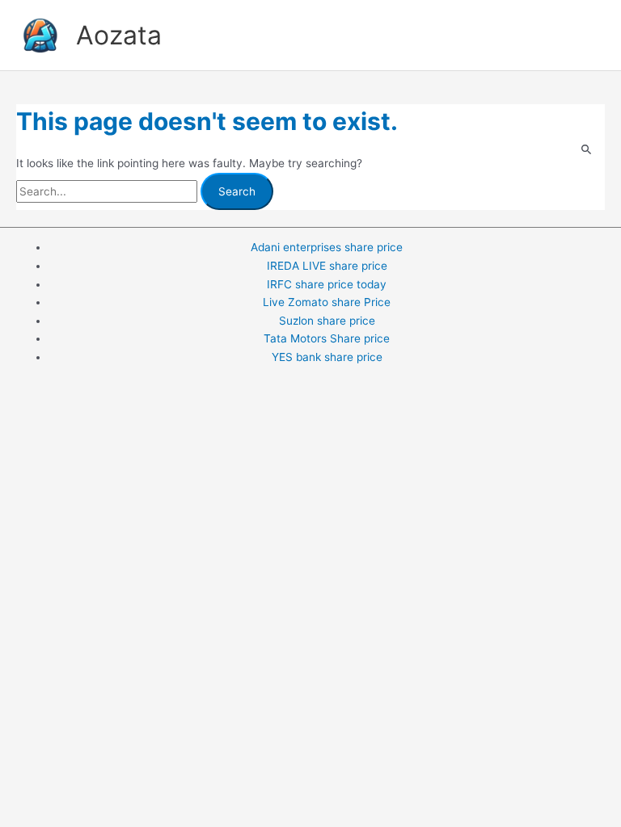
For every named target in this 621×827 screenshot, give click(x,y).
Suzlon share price (327, 320)
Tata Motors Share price (327, 338)
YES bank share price (327, 357)
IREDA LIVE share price (327, 265)
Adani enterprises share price (327, 247)
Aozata (119, 35)
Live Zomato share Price (327, 302)
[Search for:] (108, 191)
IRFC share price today (327, 284)
